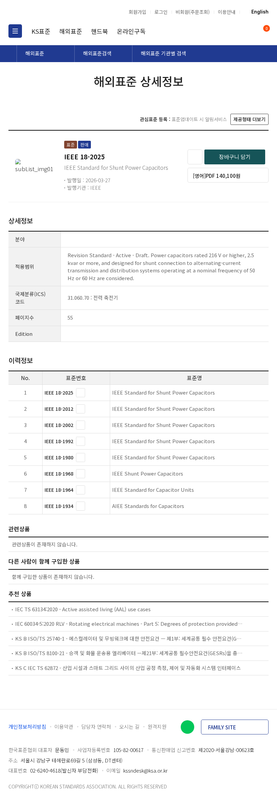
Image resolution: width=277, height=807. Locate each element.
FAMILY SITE (222, 727)
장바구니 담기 (235, 157)
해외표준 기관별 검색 (163, 53)
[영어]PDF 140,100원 (217, 175)
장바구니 (266, 29)
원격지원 (157, 726)
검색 (236, 31)
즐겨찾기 (194, 157)
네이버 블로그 (187, 727)
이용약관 (63, 726)
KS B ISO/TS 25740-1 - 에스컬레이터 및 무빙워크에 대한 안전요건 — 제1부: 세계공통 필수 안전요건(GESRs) (129, 638)
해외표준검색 (97, 53)
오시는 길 (129, 726)
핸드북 (99, 31)
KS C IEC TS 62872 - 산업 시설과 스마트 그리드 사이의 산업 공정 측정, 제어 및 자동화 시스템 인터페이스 (128, 667)
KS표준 (40, 31)
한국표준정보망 (43, 12)
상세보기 (80, 392)
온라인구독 (131, 31)
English (260, 12)
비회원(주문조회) (193, 11)
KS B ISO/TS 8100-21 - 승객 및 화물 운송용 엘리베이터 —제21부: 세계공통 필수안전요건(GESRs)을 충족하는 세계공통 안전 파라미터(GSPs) (129, 652)
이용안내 (226, 11)
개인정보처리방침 (27, 726)
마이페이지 (249, 31)
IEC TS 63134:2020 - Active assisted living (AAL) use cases (83, 609)
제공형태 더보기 (249, 119)
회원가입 (137, 11)
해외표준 (70, 31)
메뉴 (15, 31)
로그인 (161, 11)
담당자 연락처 (96, 726)
